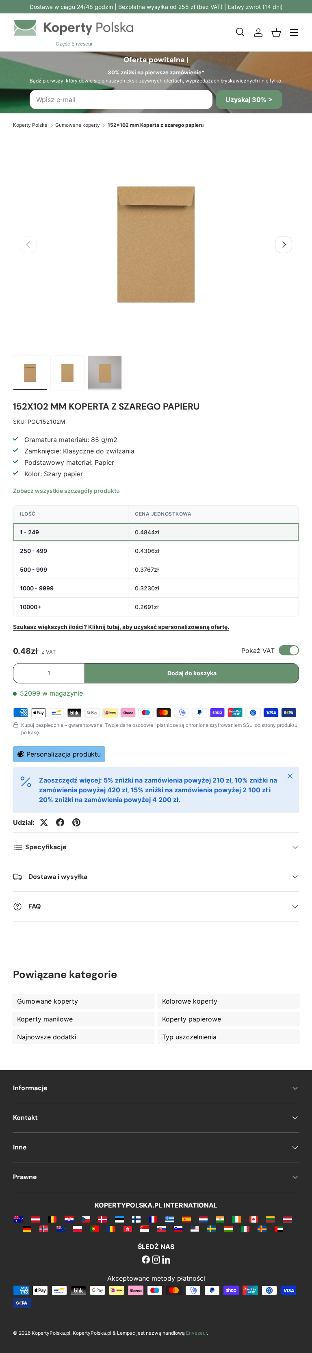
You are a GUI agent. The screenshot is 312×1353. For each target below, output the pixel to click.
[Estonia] (119, 1219)
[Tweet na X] (44, 822)
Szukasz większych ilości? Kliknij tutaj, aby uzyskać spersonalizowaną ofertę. (121, 626)
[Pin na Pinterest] (76, 822)
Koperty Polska (30, 125)
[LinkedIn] (166, 1260)
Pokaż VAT (258, 650)
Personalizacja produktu (63, 754)
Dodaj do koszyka (192, 673)
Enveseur (196, 1333)
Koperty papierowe (191, 1019)
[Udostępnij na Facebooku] (60, 822)
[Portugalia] (94, 1229)
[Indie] (220, 1219)
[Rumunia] (111, 1229)
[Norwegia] (43, 1229)
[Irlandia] (236, 1219)
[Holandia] (203, 1219)
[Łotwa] (287, 1219)
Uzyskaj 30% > (249, 99)
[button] (276, 32)
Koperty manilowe (46, 1019)
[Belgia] (52, 1219)
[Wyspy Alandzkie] (262, 1229)
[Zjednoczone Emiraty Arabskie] (279, 1229)
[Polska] (77, 1229)
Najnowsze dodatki (46, 1037)
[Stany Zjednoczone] (195, 1229)
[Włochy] (245, 1229)
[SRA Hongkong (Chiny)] (128, 1229)
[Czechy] (86, 1219)
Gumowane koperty (77, 125)
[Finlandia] (136, 1219)
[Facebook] (146, 1260)
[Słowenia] (178, 1229)
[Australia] (18, 1219)
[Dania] (102, 1219)
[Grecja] (169, 1219)
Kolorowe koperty (189, 1001)
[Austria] (35, 1219)
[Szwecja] (211, 1229)
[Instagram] (156, 1260)
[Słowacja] (161, 1229)
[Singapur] (144, 1229)
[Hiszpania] (186, 1219)
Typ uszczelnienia (189, 1037)
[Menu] (294, 32)
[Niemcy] (27, 1229)
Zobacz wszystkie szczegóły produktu (66, 490)
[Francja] (153, 1219)
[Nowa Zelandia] (60, 1229)
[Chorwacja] (69, 1219)
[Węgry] (228, 1229)
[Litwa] (270, 1219)
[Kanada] (253, 1219)
